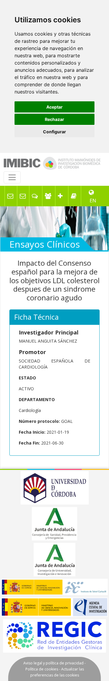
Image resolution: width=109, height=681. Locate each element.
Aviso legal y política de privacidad (53, 663)
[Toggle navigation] (12, 177)
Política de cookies (41, 669)
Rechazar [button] (54, 119)
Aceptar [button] (54, 106)
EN (93, 200)
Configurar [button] (54, 131)
